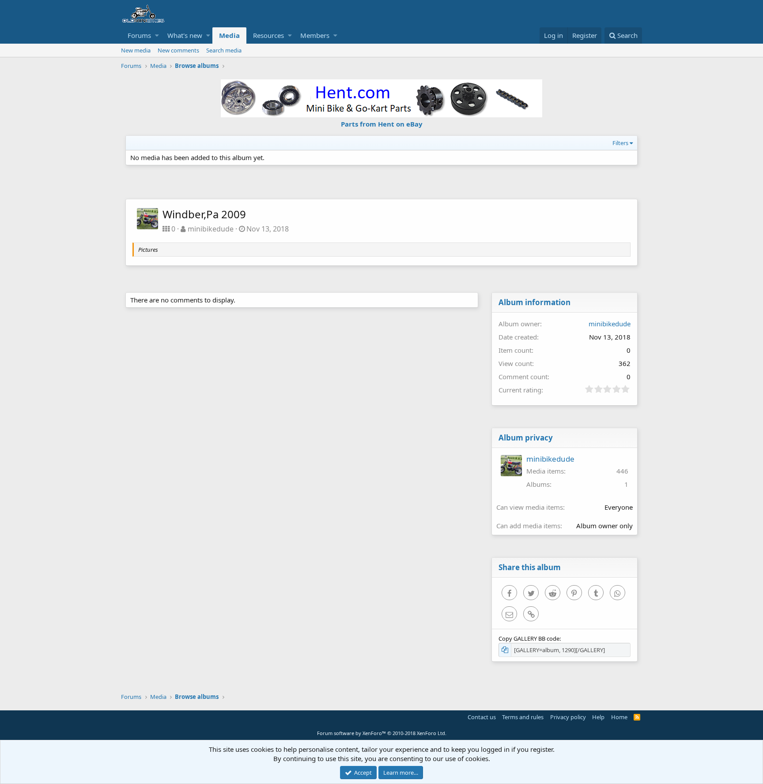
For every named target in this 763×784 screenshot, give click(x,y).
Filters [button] (620, 143)
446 (622, 471)
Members (314, 35)
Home (619, 717)
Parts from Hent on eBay (382, 123)
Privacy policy (568, 717)
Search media (224, 50)
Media (229, 35)
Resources (268, 35)
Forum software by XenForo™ (381, 733)
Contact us (482, 717)
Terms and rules (523, 717)
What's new (184, 35)
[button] (157, 35)
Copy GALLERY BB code (529, 638)
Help (598, 717)
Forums (139, 35)
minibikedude (211, 229)
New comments (178, 50)
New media (136, 50)
